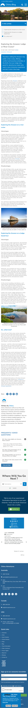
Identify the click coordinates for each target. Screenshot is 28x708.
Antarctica (4, 632)
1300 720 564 (6, 574)
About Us (4, 653)
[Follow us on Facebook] (6, 594)
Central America (5, 639)
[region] (14, 542)
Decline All (14, 705)
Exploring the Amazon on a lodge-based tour (13, 33)
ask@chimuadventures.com (9, 607)
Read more (5, 702)
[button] (2, 542)
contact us (20, 379)
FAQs (3, 641)
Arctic (3, 635)
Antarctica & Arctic (7, 686)
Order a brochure (6, 648)
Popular (9, 52)
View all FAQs (6, 465)
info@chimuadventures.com (9, 619)
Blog (3, 644)
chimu (11, 406)
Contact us (15, 509)
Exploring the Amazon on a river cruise (14, 29)
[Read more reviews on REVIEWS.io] (14, 527)
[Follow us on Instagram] (12, 594)
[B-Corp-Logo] (3, 663)
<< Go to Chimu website (6, 1)
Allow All (8, 705)
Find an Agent (5, 650)
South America (5, 637)
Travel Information (6, 646)
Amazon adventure (6, 386)
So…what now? (8, 36)
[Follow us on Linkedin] (9, 594)
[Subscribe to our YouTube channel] (16, 594)
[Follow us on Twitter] (2, 594)
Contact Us (4, 657)
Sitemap (4, 655)
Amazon (3, 52)
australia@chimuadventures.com (10, 577)
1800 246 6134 (6, 604)
